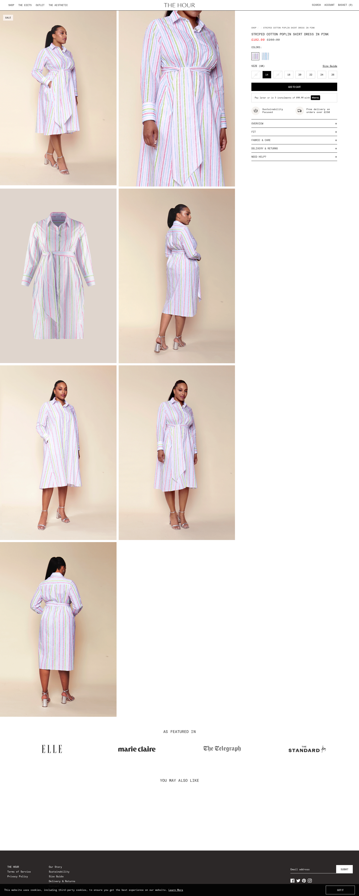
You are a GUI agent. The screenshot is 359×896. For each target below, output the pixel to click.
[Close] (251, 399)
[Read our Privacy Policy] (246, 469)
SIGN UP (179, 488)
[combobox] (117, 447)
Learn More (175, 889)
